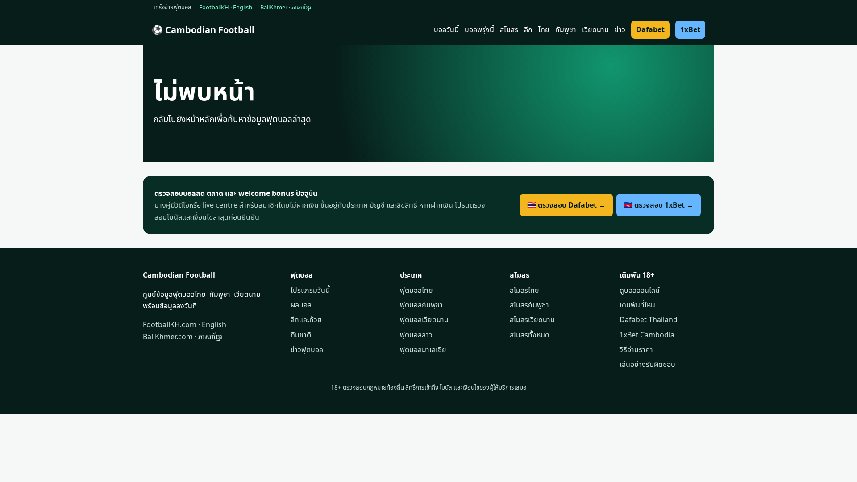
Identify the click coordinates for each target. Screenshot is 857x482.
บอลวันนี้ (446, 29)
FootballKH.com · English (184, 324)
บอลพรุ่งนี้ (479, 29)
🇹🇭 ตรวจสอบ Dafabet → (566, 205)
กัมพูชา (565, 29)
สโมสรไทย (524, 290)
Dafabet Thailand (649, 319)
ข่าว (620, 29)
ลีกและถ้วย (306, 319)
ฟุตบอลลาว (416, 335)
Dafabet (650, 29)
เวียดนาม (595, 29)
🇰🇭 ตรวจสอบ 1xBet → (659, 205)
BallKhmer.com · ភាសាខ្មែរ (182, 336)
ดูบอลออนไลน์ (640, 290)
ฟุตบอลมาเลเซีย (423, 349)
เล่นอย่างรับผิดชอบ (647, 364)
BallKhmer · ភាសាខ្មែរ (285, 7)
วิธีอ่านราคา (636, 349)
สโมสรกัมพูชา (529, 305)
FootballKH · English (225, 7)
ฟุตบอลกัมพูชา (421, 305)
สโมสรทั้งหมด (529, 335)
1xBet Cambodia (647, 335)
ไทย (543, 29)
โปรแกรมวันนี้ (310, 290)
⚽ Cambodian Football (203, 30)
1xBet (690, 29)
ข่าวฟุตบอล (307, 349)
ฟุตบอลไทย (416, 290)
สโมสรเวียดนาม (532, 319)
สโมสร (509, 29)
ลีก (528, 29)
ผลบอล (301, 305)
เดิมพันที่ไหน (637, 305)
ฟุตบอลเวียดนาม (424, 319)
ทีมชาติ (301, 335)
